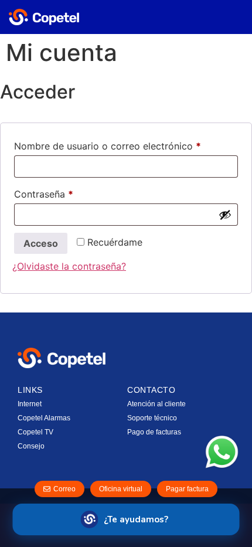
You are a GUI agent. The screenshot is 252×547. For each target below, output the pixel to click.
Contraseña (68, 192)
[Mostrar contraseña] (225, 214)
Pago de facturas (154, 432)
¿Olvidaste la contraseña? (69, 266)
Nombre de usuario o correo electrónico (126, 144)
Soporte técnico (152, 418)
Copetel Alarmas (44, 418)
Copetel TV (35, 432)
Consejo (31, 446)
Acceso (40, 243)
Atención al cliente (156, 404)
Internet (30, 404)
